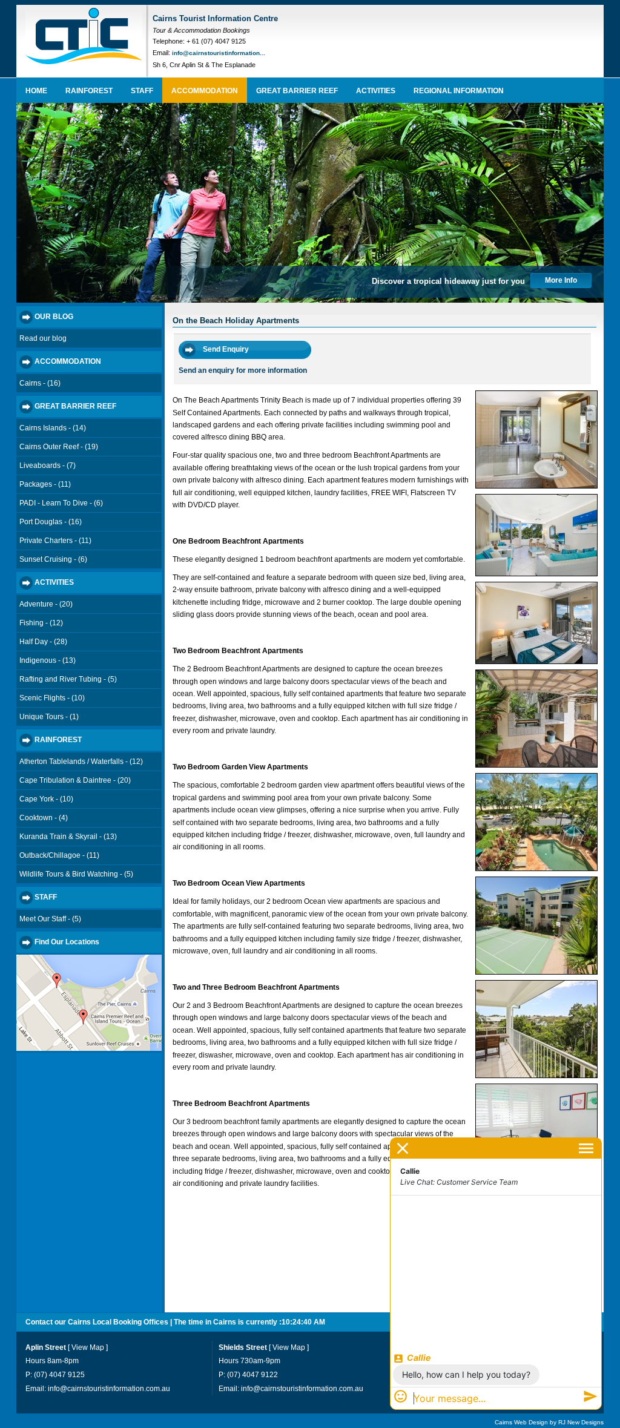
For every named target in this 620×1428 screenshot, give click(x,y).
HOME (36, 91)
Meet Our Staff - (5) (50, 919)
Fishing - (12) (41, 623)
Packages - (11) (45, 484)
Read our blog (43, 338)
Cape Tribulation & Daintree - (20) (75, 780)
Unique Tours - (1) (49, 716)
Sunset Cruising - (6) (53, 559)
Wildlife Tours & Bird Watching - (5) (76, 874)
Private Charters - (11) (55, 540)
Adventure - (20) (46, 604)
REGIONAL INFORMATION (459, 91)
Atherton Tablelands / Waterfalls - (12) (81, 761)
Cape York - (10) (46, 799)
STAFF (142, 91)
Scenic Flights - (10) (52, 698)
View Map (87, 1347)
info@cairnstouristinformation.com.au (109, 1388)
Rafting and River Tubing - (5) (68, 679)
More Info (561, 280)
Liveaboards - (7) (47, 465)
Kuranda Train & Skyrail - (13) (68, 836)
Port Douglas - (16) (50, 522)
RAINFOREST (89, 91)
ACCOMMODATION (204, 91)
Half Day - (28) (43, 641)
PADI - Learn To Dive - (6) (61, 503)
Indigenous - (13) (47, 660)
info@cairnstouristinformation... (218, 53)
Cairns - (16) (40, 383)
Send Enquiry (226, 349)
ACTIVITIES (375, 91)
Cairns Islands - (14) (52, 428)
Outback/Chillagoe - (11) (59, 855)
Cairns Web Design (521, 1422)
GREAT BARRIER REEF (297, 91)
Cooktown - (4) (43, 818)
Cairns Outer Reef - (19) (58, 447)
